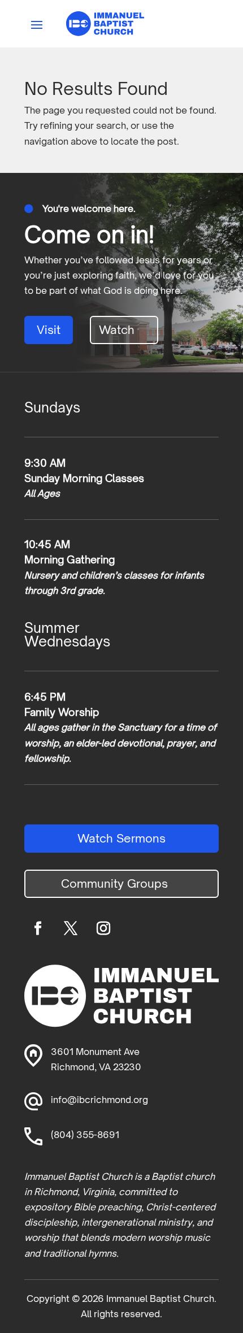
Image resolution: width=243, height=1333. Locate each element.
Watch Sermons (121, 838)
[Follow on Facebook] (37, 928)
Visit (48, 330)
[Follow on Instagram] (103, 928)
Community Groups (114, 883)
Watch (116, 330)
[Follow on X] (70, 928)
